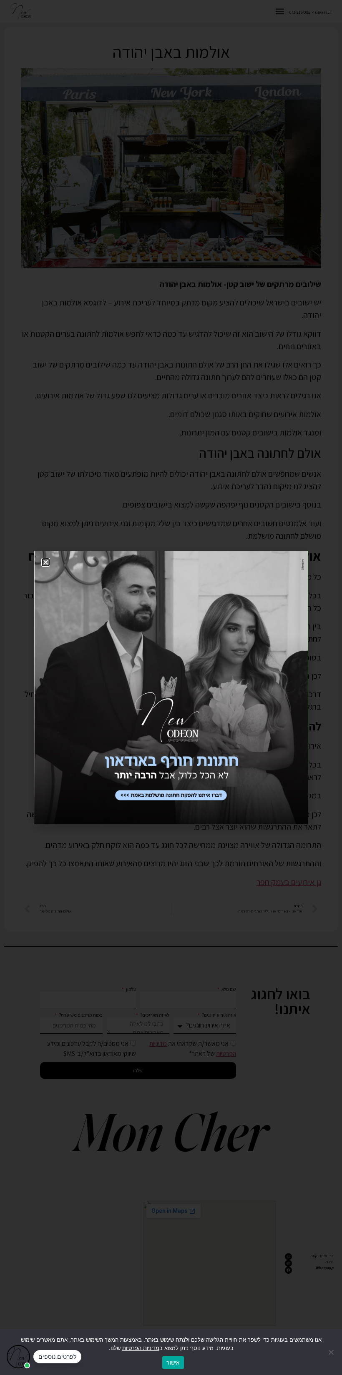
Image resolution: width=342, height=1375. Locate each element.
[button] (46, 562)
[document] (171, 687)
